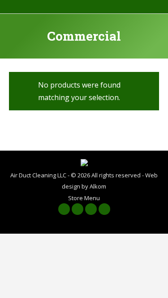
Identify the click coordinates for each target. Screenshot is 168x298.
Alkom (98, 186)
